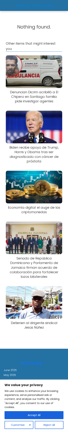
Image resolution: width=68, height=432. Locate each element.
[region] (34, 406)
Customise (18, 425)
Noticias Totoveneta (34, 5)
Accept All (34, 415)
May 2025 (10, 375)
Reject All (49, 425)
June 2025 (10, 370)
